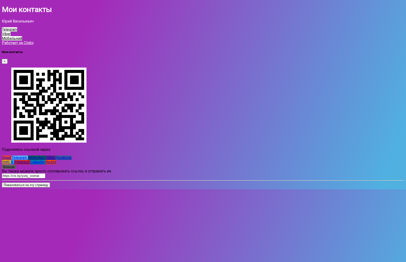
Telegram (20, 158)
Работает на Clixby (18, 43)
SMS (6, 162)
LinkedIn (37, 162)
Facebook (63, 158)
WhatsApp (37, 158)
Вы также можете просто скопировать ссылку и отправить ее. (57, 171)
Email (7, 158)
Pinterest (22, 162)
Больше (9, 167)
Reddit (50, 162)
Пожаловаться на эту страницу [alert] (26, 185)
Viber (50, 158)
